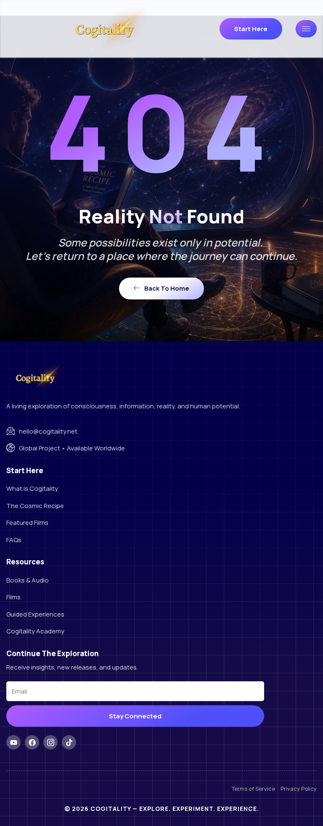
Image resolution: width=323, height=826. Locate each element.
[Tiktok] (69, 742)
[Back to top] (299, 802)
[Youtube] (13, 742)
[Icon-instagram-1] (50, 742)
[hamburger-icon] (306, 28)
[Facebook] (32, 742)
